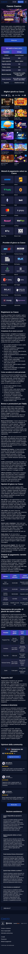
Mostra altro (14, 804)
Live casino (9, 95)
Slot (23, 95)
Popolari (3, 95)
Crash (16, 95)
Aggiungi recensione (14, 756)
